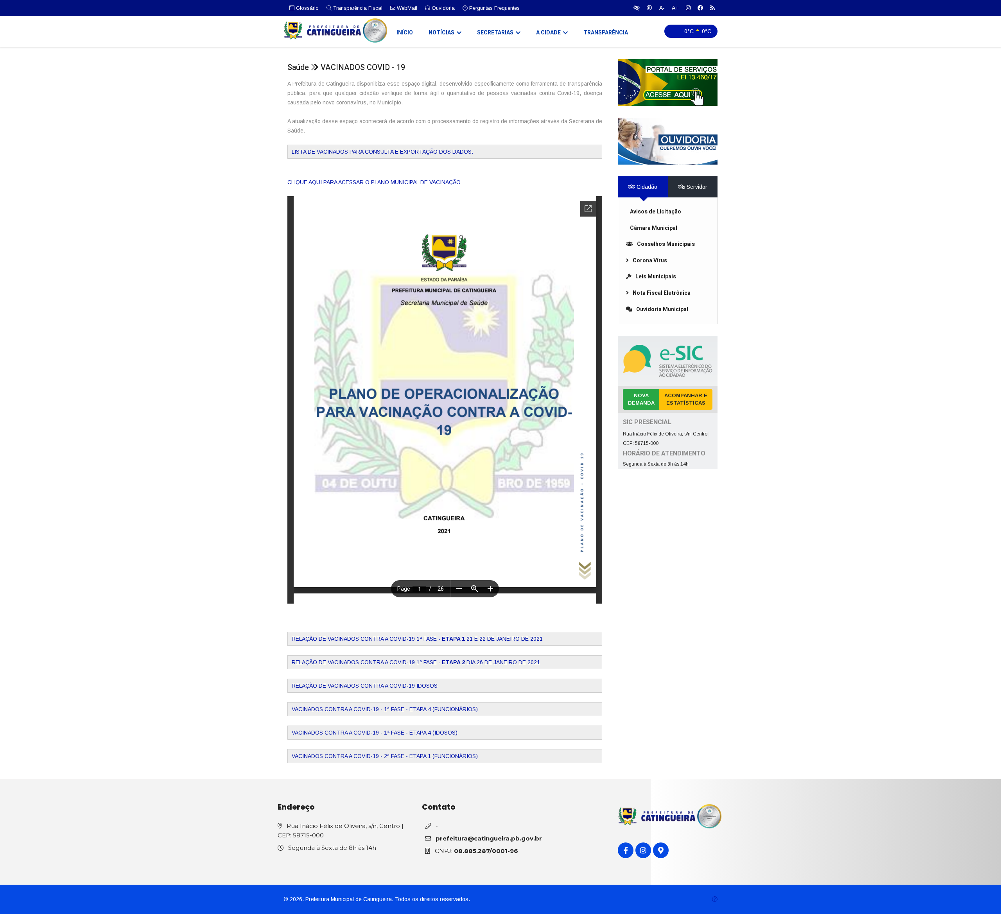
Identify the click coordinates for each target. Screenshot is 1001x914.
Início (404, 33)
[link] (667, 82)
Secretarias (495, 33)
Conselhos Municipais (666, 244)
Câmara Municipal (653, 228)
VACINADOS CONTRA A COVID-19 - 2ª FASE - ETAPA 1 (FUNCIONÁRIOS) (385, 756)
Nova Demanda (641, 399)
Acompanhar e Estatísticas (685, 399)
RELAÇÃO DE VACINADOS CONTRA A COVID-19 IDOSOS (365, 686)
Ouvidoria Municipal (662, 309)
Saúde (298, 67)
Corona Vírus (650, 260)
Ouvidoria (442, 8)
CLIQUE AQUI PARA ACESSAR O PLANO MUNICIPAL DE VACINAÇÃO (374, 182)
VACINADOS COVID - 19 (363, 67)
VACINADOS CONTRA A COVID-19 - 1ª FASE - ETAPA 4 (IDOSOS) (374, 732)
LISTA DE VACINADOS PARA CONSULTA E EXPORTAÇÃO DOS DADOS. (382, 152)
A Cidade (548, 33)
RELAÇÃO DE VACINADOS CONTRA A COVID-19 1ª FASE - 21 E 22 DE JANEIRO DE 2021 (417, 639)
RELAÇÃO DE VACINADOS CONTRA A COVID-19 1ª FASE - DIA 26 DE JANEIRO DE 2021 (416, 662)
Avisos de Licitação (655, 212)
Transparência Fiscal (357, 8)
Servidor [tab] (696, 187)
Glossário (306, 8)
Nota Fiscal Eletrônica (662, 293)
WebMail (406, 8)
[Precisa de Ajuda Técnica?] (715, 899)
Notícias (441, 33)
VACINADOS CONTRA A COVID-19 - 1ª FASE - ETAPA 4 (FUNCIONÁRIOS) (385, 709)
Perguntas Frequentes (494, 8)
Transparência (605, 33)
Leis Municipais (655, 276)
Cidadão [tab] (646, 187)
